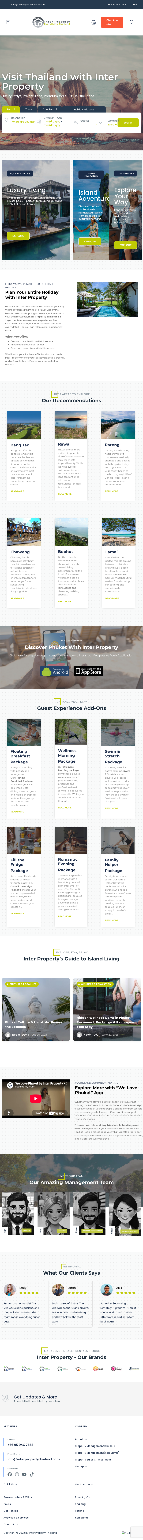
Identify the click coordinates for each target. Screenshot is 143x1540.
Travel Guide (89, 984)
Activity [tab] (84, 109)
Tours (7, 1504)
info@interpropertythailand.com (28, 4)
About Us (81, 1439)
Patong (79, 1511)
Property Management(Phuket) (95, 1446)
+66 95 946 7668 (117, 4)
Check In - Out (53, 118)
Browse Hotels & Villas (17, 1497)
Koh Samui (81, 1517)
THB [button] (135, 4)
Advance (113, 121)
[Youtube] (24, 1474)
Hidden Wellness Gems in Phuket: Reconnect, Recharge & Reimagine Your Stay (34, 1022)
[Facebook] (9, 1474)
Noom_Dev (19, 1034)
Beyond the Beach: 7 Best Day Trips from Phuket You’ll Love (105, 1024)
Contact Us (10, 1524)
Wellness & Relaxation (24, 984)
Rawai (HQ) (82, 1497)
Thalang (80, 1504)
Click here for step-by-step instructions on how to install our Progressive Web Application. (71, 655)
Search (128, 122)
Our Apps (81, 1466)
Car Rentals (10, 1511)
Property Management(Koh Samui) (97, 1453)
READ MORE (17, 491)
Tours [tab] (28, 109)
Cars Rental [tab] (50, 109)
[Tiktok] (31, 1474)
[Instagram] (17, 1474)
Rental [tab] (11, 109)
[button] (93, 22)
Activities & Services (16, 1517)
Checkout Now (112, 22)
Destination (18, 118)
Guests (84, 120)
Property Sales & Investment (93, 1459)
